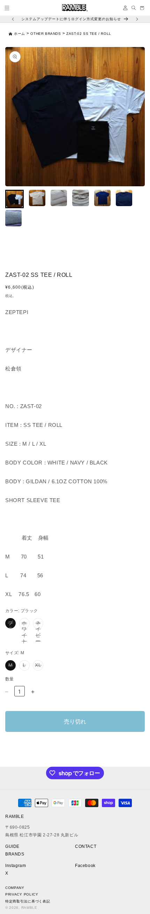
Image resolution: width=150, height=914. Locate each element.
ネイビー (39, 624)
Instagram (15, 865)
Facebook (85, 865)
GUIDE (12, 846)
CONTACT (85, 846)
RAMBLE (29, 907)
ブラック (12, 624)
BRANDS (14, 854)
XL (39, 666)
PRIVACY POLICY (21, 894)
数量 (9, 679)
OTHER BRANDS (45, 34)
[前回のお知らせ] (13, 19)
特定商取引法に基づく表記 (27, 901)
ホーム (19, 34)
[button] (7, 8)
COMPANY (14, 888)
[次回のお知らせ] (137, 19)
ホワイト (26, 624)
